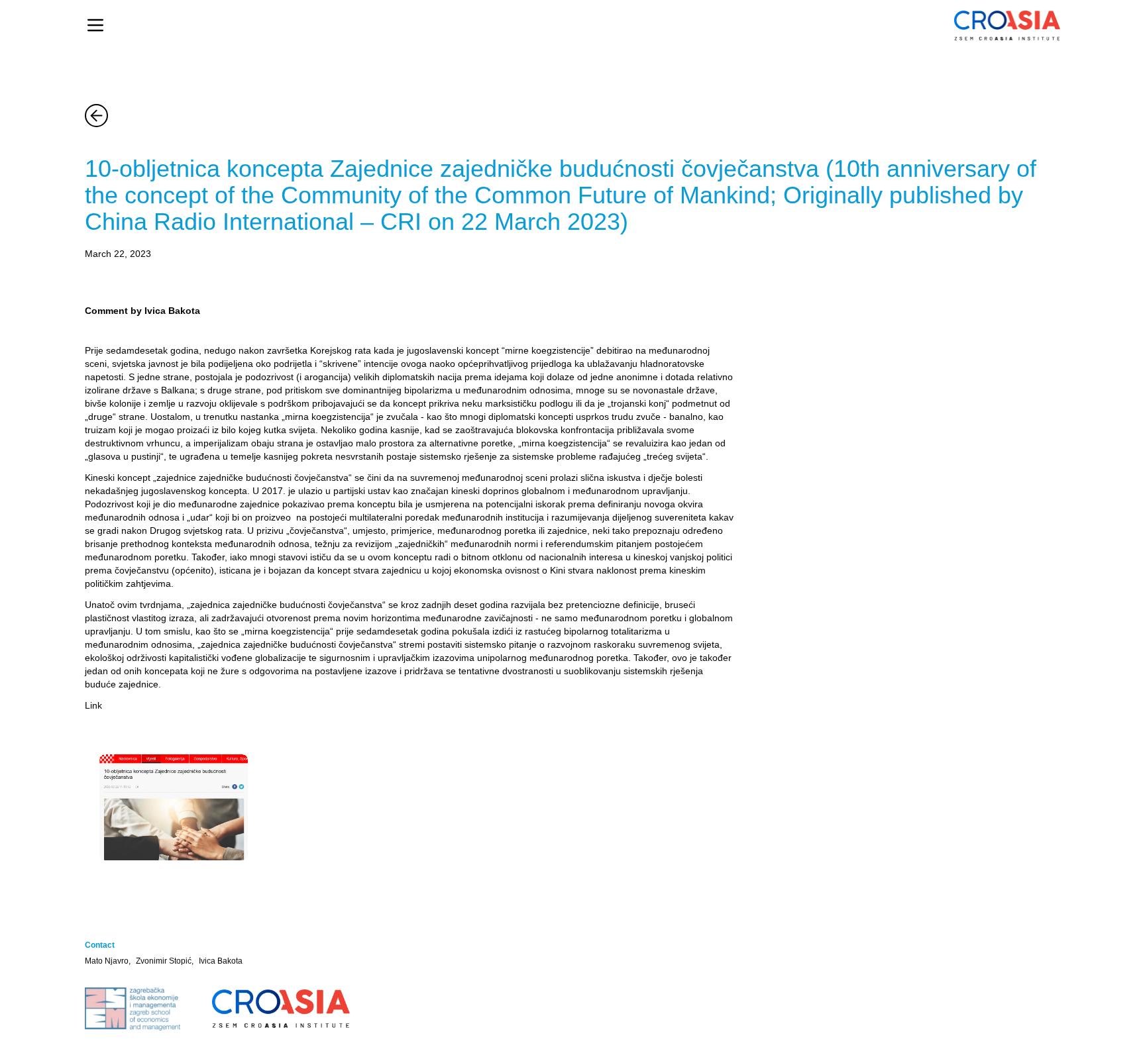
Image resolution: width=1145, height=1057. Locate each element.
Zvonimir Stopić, (164, 961)
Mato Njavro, (108, 961)
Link (93, 705)
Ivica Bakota (221, 961)
